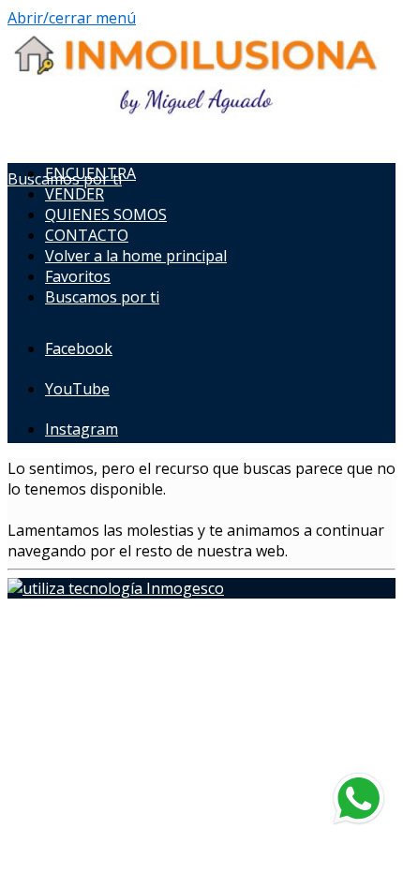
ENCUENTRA (90, 173)
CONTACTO (86, 235)
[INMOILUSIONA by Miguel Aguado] (194, 109)
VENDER (74, 194)
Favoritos (78, 276)
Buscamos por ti (102, 297)
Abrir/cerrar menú (71, 17)
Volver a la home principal (136, 255)
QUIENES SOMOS (106, 214)
